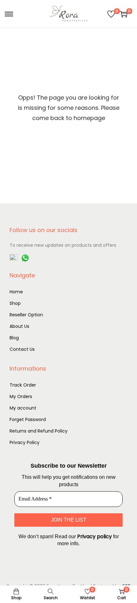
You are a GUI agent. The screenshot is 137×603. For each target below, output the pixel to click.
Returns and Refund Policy (39, 431)
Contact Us (22, 349)
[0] (111, 14)
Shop (15, 303)
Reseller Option (26, 315)
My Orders (21, 396)
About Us (19, 326)
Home (16, 292)
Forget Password (28, 419)
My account (23, 408)
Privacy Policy (25, 442)
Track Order (23, 385)
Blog (14, 338)
